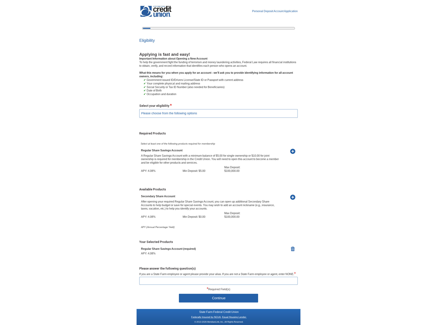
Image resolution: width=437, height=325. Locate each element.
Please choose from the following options (169, 113)
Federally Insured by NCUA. (206, 317)
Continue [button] (218, 298)
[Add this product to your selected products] (292, 151)
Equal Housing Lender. (234, 317)
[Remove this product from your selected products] (292, 248)
